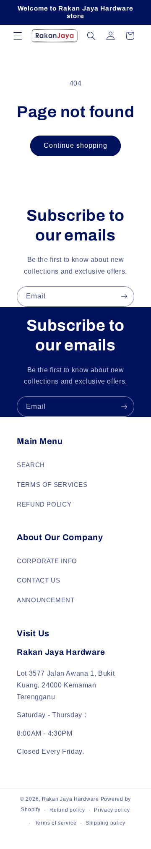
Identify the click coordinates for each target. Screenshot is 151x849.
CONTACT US (38, 580)
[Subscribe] (124, 296)
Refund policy (67, 809)
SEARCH (31, 465)
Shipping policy (105, 822)
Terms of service (56, 822)
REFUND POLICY (44, 504)
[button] (17, 35)
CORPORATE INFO (47, 561)
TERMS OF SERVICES (52, 484)
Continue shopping (76, 145)
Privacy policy (112, 809)
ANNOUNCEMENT (46, 600)
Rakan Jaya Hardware (70, 799)
